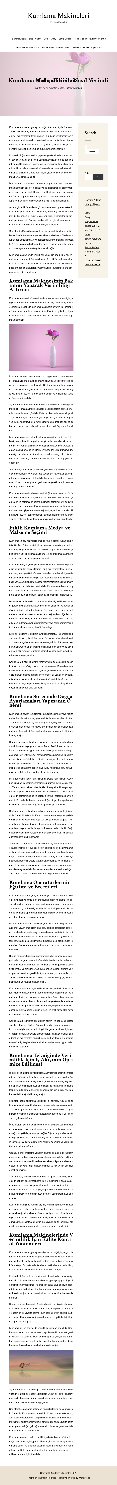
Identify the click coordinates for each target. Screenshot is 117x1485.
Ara (86, 173)
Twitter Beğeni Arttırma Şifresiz (56, 47)
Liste (46, 39)
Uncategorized (74, 88)
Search (90, 132)
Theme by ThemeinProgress (41, 1478)
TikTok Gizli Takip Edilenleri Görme (89, 39)
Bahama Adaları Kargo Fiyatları (26, 39)
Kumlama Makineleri (58, 17)
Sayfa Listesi (65, 39)
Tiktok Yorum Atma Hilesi (27, 47)
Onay (53, 39)
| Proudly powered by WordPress (73, 1478)
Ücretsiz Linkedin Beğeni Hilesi (87, 47)
